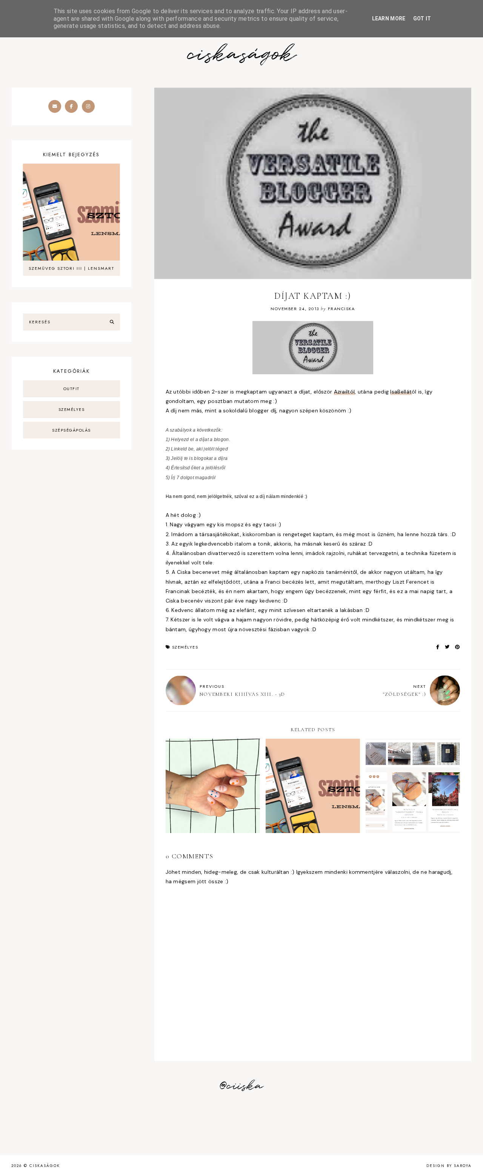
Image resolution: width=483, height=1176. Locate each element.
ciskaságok (241, 55)
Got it (422, 18)
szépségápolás (71, 430)
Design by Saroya (449, 1165)
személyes (185, 647)
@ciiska (241, 1086)
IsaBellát (401, 391)
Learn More (389, 18)
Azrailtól (344, 391)
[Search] (112, 322)
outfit (71, 389)
